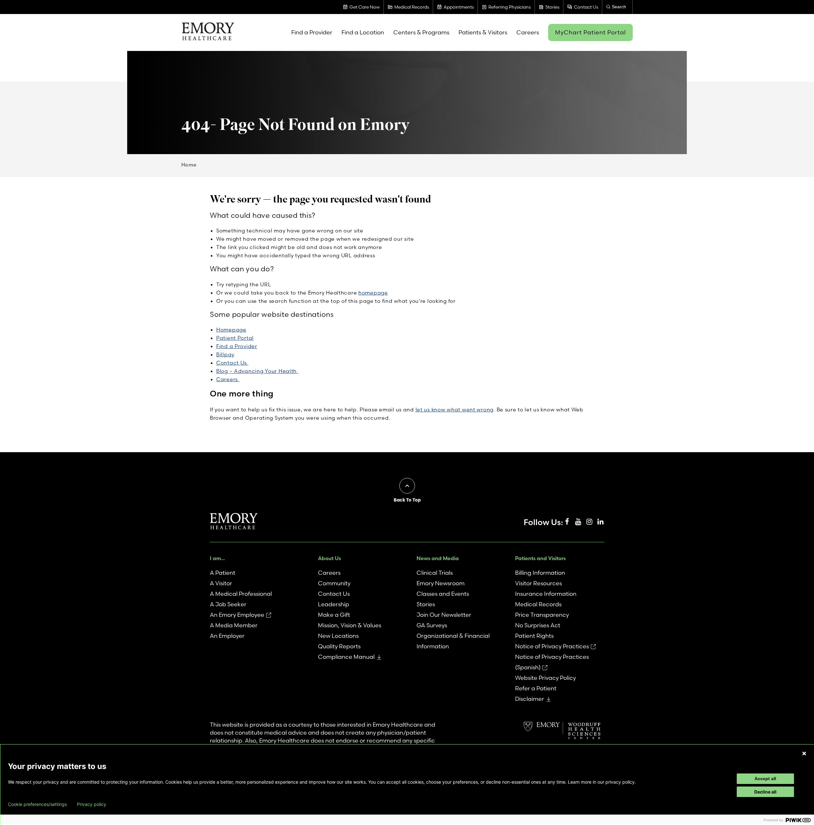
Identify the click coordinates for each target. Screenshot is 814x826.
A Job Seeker (228, 604)
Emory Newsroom (441, 583)
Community (334, 583)
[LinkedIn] (600, 522)
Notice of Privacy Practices (552, 646)
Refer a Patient (535, 688)
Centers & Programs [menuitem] (421, 32)
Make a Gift (334, 614)
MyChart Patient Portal (590, 32)
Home (189, 164)
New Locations (338, 635)
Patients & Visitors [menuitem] (483, 32)
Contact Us (232, 363)
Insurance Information (545, 593)
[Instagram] (589, 522)
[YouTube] (578, 522)
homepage (373, 292)
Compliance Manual (346, 656)
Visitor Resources (538, 583)
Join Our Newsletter (444, 614)
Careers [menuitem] (527, 32)
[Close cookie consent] (804, 753)
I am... (217, 558)
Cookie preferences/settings (37, 804)
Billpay (225, 354)
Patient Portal (235, 338)
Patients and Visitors (540, 558)
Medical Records (538, 604)
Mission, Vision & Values (349, 625)
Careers (227, 379)
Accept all (765, 778)
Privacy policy (91, 804)
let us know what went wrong (454, 409)
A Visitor (221, 583)
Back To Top (407, 500)
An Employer (227, 635)
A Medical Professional (241, 593)
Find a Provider (236, 346)
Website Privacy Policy (545, 677)
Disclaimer (529, 698)
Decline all (765, 791)
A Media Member (234, 625)
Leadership (333, 604)
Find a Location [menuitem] (362, 32)
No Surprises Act (537, 625)
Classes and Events (443, 593)
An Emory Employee (237, 614)
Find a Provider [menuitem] (311, 32)
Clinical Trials (435, 572)
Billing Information (540, 572)
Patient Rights (534, 635)
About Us (329, 558)
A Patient (222, 572)
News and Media (438, 558)
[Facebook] (567, 522)
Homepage (231, 329)
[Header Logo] (207, 32)
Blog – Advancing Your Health (257, 371)
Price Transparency (542, 614)
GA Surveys (432, 625)
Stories (426, 604)
